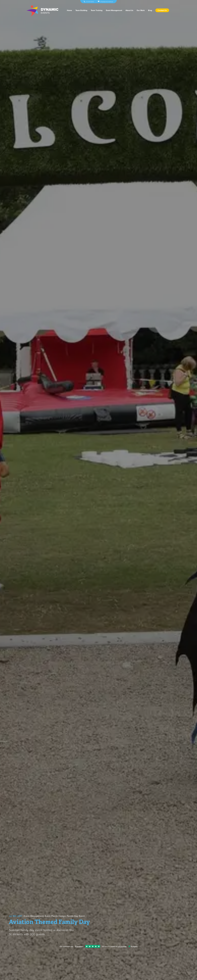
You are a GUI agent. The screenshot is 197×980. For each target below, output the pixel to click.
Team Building (81, 10)
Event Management (114, 10)
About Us (129, 10)
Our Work (141, 10)
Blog (150, 10)
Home (69, 10)
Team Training (96, 10)
